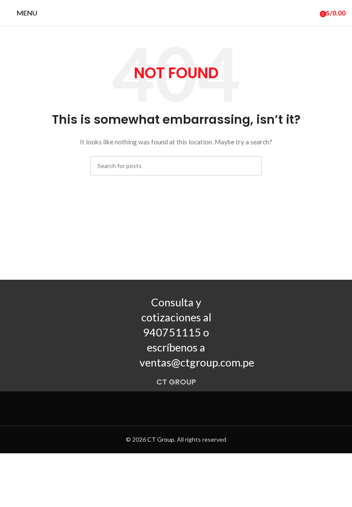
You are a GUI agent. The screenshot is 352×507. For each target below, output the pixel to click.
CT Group (160, 439)
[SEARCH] (252, 166)
